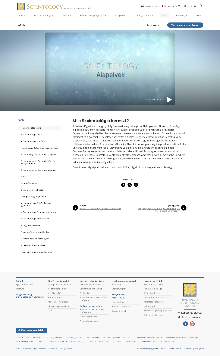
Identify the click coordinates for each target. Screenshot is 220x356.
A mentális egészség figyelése (157, 310)
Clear (23, 176)
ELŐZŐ (82, 206)
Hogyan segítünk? (154, 281)
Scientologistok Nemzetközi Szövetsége (182, 338)
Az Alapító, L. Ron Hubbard (59, 284)
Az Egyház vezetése (31, 225)
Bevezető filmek (119, 311)
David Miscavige (92, 338)
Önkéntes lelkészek (153, 315)
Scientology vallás (74, 338)
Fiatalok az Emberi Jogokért (125, 341)
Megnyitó (20, 288)
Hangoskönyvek (119, 302)
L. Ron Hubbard (22, 338)
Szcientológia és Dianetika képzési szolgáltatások (38, 162)
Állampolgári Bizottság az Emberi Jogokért (159, 341)
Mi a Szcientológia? (43, 15)
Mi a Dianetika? (54, 293)
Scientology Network (54, 338)
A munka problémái (88, 316)
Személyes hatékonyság (91, 288)
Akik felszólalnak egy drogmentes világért (67, 341)
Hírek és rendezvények (124, 281)
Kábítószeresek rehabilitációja (157, 297)
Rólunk (21, 15)
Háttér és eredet (55, 297)
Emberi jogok (149, 306)
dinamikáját (175, 126)
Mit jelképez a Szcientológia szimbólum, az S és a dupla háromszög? (159, 210)
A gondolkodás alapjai (90, 321)
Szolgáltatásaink (145, 15)
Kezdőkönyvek (118, 297)
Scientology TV (170, 6)
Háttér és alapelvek (31, 128)
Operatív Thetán (29, 183)
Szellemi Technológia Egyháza (36, 238)
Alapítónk (66, 15)
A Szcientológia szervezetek (35, 218)
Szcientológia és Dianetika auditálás (38, 170)
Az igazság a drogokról (154, 301)
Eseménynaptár (119, 288)
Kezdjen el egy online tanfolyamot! (117, 338)
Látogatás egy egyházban (33, 196)
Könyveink (120, 15)
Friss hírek (116, 284)
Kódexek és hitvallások (58, 301)
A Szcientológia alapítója (33, 141)
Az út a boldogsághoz (153, 284)
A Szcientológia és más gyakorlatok (38, 212)
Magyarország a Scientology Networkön (30, 295)
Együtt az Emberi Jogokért (99, 341)
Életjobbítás (85, 293)
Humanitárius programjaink (93, 15)
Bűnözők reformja (152, 293)
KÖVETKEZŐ (173, 206)
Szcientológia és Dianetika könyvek (38, 154)
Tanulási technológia (153, 288)
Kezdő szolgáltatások (92, 281)
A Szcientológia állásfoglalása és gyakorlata (36, 204)
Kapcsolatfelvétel (150, 6)
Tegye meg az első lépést (185, 25)
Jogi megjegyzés (197, 348)
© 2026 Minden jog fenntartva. (45, 348)
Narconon (42, 341)
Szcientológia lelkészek (32, 190)
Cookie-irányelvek (164, 348)
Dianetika (37, 338)
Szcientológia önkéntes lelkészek (148, 338)
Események (182, 15)
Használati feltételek (181, 348)
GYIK (164, 15)
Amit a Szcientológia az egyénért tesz (39, 148)
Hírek (199, 15)
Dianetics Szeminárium (90, 284)
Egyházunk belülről (24, 284)
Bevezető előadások (121, 306)
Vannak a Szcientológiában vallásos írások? (100, 209)
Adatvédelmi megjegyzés (146, 348)
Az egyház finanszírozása (33, 245)
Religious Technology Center (35, 232)
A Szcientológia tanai (31, 134)
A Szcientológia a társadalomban (37, 252)
